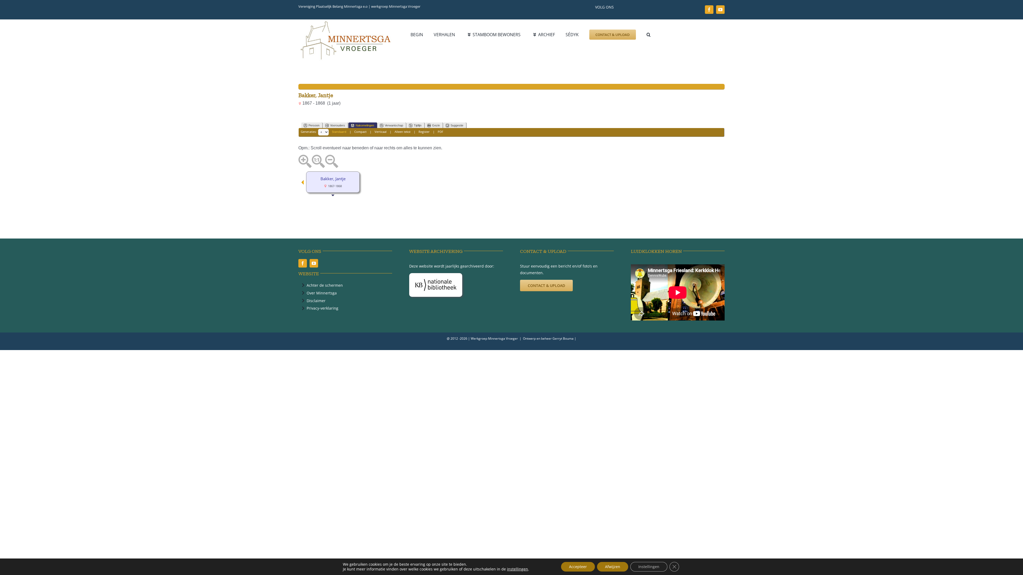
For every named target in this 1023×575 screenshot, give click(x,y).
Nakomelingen (365, 125)
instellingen (517, 569)
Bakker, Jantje (333, 178)
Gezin (436, 125)
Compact (360, 132)
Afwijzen (612, 566)
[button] (649, 34)
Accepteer (578, 566)
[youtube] (720, 9)
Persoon (313, 125)
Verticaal (381, 132)
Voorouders (337, 125)
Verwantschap (394, 125)
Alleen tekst (403, 132)
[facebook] (709, 9)
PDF (440, 132)
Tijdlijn (417, 125)
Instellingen (648, 566)
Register (424, 132)
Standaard (339, 132)
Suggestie (456, 125)
